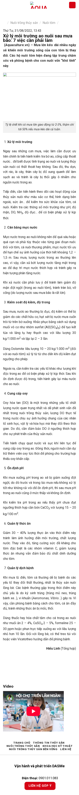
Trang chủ (21, 742)
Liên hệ (65, 749)
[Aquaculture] (38, 5)
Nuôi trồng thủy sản (24, 23)
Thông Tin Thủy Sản (49, 742)
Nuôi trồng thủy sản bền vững (33, 749)
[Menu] (5, 5)
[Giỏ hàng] (72, 5)
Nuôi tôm (49, 23)
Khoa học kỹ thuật (58, 745)
